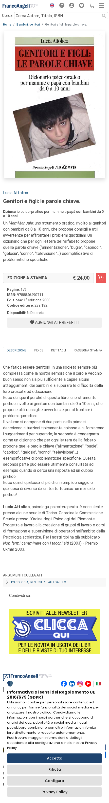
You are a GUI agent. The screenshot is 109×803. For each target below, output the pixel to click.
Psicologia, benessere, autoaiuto (38, 582)
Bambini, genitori (28, 24)
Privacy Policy (54, 791)
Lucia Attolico (15, 192)
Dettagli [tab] (58, 350)
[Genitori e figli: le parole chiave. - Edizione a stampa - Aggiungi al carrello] (101, 278)
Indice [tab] (38, 350)
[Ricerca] (104, 15)
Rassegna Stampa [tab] (88, 350)
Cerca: (7, 15)
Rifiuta (54, 769)
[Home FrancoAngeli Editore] (20, 6)
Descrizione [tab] (16, 350)
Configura (54, 780)
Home (7, 24)
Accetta (54, 758)
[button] (51, 6)
